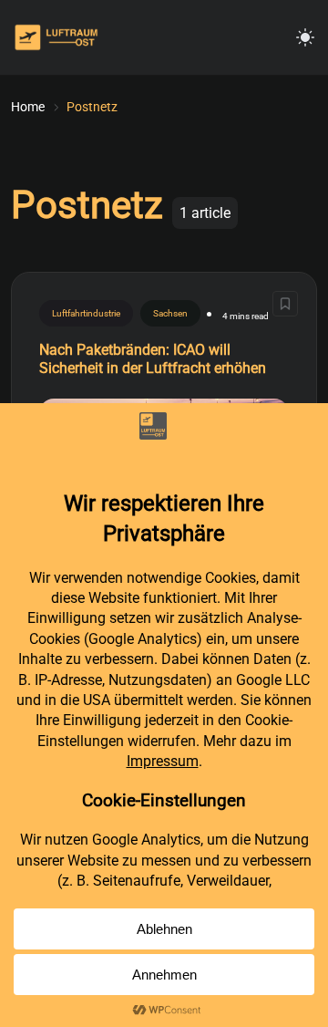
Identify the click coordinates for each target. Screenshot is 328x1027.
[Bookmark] (285, 303)
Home (28, 106)
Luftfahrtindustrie (86, 313)
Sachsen (170, 313)
